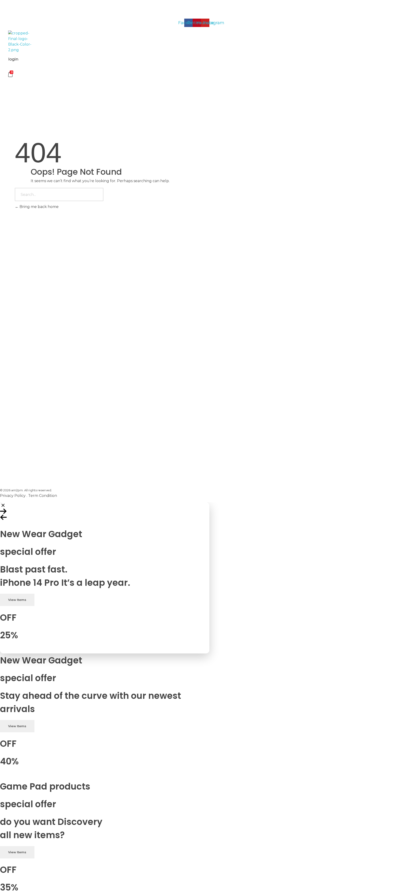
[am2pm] (19, 41)
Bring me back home (39, 206)
